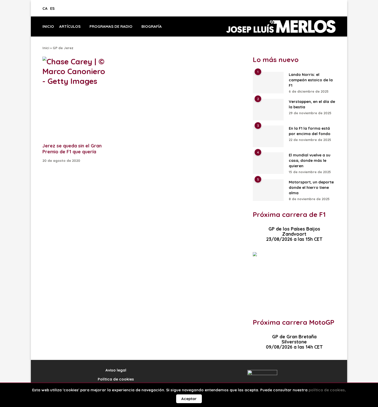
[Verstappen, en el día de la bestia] (268, 109)
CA (45, 8)
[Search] (334, 10)
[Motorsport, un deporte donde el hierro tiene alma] (268, 190)
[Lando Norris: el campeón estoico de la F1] (268, 82)
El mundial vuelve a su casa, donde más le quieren (309, 160)
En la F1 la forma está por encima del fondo (309, 131)
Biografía (151, 26)
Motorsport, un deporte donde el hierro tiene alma (311, 187)
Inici (45, 48)
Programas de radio (110, 26)
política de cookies (327, 389)
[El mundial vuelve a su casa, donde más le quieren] (268, 163)
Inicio (48, 26)
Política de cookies (116, 379)
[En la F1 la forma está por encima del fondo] (268, 136)
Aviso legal (115, 370)
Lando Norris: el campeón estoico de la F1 (311, 80)
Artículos (69, 26)
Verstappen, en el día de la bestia (312, 104)
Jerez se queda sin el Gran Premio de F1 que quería (72, 149)
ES (52, 8)
